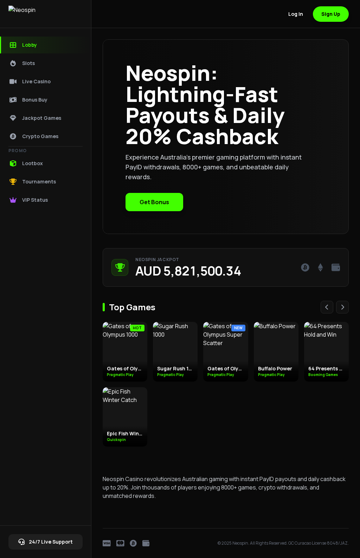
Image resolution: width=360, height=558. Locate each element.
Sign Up (330, 14)
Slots (28, 63)
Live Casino (36, 81)
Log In (295, 14)
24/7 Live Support (51, 541)
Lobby (29, 44)
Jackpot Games (41, 118)
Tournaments (39, 181)
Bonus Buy (34, 99)
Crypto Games (40, 136)
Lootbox (32, 163)
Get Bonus (154, 202)
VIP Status (35, 199)
